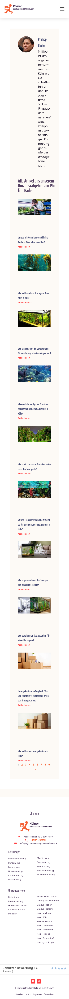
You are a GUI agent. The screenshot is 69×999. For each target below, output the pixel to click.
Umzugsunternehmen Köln (27, 988)
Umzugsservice (16, 890)
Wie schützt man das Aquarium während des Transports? (34, 466)
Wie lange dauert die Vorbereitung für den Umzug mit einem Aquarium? (34, 351)
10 (35, 769)
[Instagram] (39, 981)
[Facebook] (33, 981)
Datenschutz (49, 994)
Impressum (37, 994)
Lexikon (28, 994)
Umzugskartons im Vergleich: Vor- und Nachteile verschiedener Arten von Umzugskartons (33, 696)
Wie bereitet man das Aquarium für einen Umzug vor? (34, 638)
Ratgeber (19, 994)
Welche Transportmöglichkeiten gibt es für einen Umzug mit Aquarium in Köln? (34, 525)
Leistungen (14, 852)
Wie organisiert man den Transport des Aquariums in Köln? (33, 582)
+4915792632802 (38, 840)
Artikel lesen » (24, 246)
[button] (62, 9)
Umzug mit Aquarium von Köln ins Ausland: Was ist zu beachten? (33, 239)
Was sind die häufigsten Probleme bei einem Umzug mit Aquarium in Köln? (33, 409)
